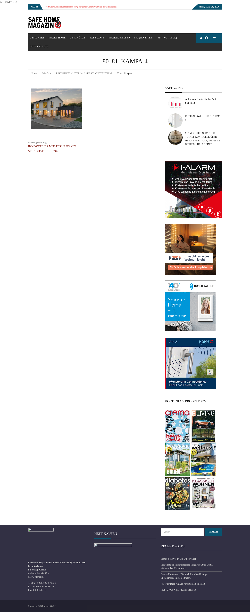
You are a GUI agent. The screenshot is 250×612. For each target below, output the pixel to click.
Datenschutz (39, 46)
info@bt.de (40, 590)
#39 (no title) (144, 37)
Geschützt (78, 37)
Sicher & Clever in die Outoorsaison (178, 559)
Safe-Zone (97, 37)
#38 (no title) (167, 37)
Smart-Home (57, 37)
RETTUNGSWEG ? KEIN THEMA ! (179, 590)
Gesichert (37, 37)
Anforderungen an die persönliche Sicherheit (183, 584)
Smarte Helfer (119, 37)
